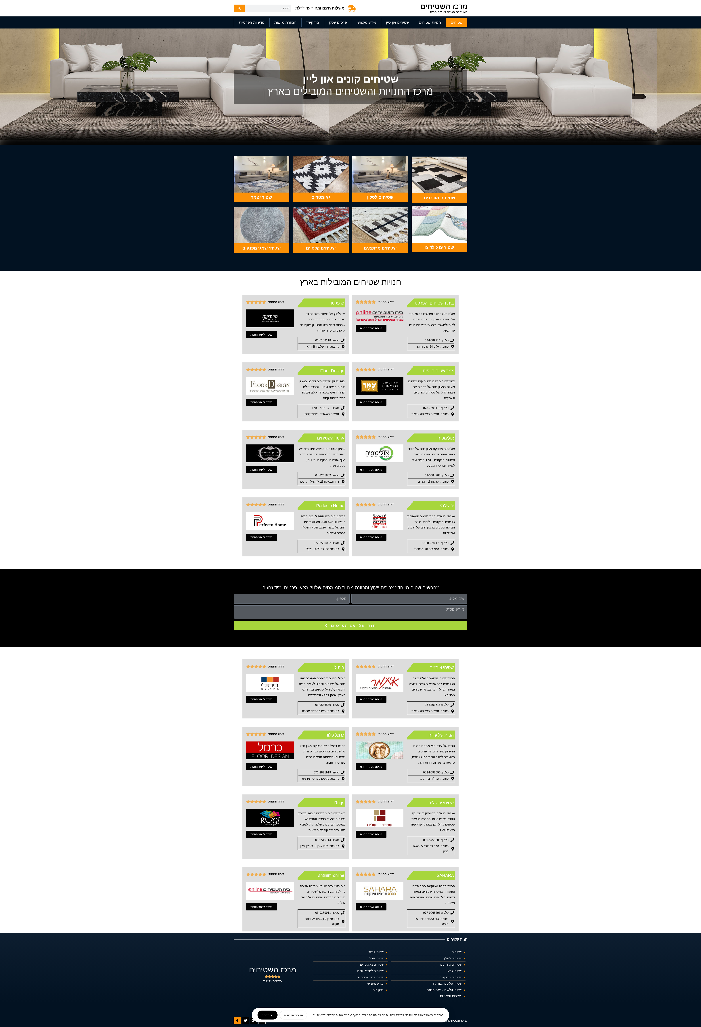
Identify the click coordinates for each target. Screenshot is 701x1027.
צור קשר (312, 22)
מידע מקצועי (366, 22)
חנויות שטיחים (430, 22)
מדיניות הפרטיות (252, 22)
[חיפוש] (239, 8)
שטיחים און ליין (397, 22)
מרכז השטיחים (272, 969)
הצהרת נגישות (285, 22)
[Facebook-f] (237, 1020)
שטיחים (457, 22)
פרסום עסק (338, 22)
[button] (371, 328)
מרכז (443, 6)
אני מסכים (268, 1015)
